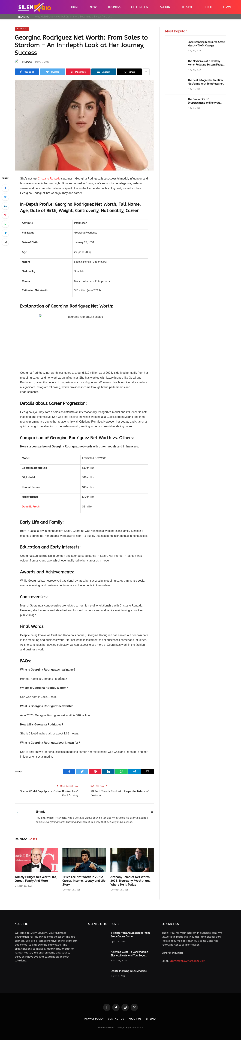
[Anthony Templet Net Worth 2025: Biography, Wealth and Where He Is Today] (132, 860)
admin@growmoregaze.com (187, 961)
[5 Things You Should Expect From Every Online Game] (98, 937)
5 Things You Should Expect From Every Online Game (130, 934)
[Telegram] (5, 233)
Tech (208, 7)
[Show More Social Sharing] (146, 71)
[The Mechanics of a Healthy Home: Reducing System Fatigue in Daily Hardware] (175, 66)
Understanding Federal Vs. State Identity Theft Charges (206, 44)
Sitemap (151, 1018)
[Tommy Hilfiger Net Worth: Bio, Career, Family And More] (36, 860)
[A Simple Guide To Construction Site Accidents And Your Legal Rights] (98, 956)
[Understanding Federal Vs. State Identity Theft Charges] (175, 46)
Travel (228, 7)
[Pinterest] (5, 215)
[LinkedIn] (5, 206)
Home (75, 7)
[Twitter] (5, 197)
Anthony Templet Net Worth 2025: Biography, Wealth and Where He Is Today (130, 880)
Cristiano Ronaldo (49, 178)
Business (114, 7)
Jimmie (28, 62)
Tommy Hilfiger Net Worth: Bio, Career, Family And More (36, 879)
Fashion (164, 7)
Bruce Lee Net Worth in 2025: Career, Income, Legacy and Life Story (84, 880)
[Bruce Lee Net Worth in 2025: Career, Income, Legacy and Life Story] (84, 860)
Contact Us (116, 1018)
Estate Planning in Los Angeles (129, 971)
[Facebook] (5, 188)
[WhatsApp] (5, 224)
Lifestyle (187, 7)
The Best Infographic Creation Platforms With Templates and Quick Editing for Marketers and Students (206, 82)
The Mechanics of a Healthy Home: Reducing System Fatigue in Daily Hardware (206, 63)
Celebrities (139, 7)
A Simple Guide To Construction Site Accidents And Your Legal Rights (129, 954)
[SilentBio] (34, 7)
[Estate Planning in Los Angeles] (98, 975)
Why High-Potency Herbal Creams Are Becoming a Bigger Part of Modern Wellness (75, 16)
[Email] (5, 242)
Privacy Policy (94, 1018)
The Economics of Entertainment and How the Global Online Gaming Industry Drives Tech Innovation (206, 101)
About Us (135, 1018)
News (94, 7)
